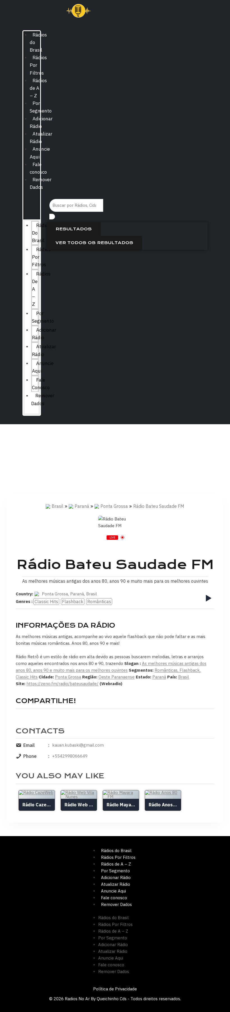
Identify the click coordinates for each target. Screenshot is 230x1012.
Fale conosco (41, 384)
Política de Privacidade (115, 989)
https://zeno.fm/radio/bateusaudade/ (62, 683)
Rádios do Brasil (116, 850)
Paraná (82, 506)
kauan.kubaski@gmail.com (78, 745)
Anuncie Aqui (43, 367)
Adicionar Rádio (44, 334)
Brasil (57, 506)
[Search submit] (52, 216)
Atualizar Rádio (44, 350)
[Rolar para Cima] (216, 996)
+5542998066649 (70, 756)
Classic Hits (46, 601)
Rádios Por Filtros (118, 857)
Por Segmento (43, 317)
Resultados (74, 228)
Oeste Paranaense (116, 677)
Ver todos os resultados (94, 242)
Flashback (72, 601)
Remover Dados (42, 399)
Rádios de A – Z (38, 88)
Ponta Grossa (114, 506)
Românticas (99, 601)
